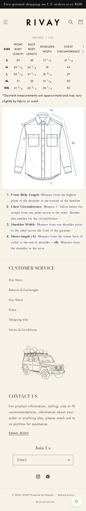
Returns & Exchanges (23, 290)
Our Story (15, 280)
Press (13, 309)
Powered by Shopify (42, 495)
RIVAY (26, 495)
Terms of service (45, 502)
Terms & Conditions (23, 330)
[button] (5, 22)
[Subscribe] (68, 460)
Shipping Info (18, 319)
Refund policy (66, 495)
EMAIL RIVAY (19, 433)
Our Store (16, 300)
